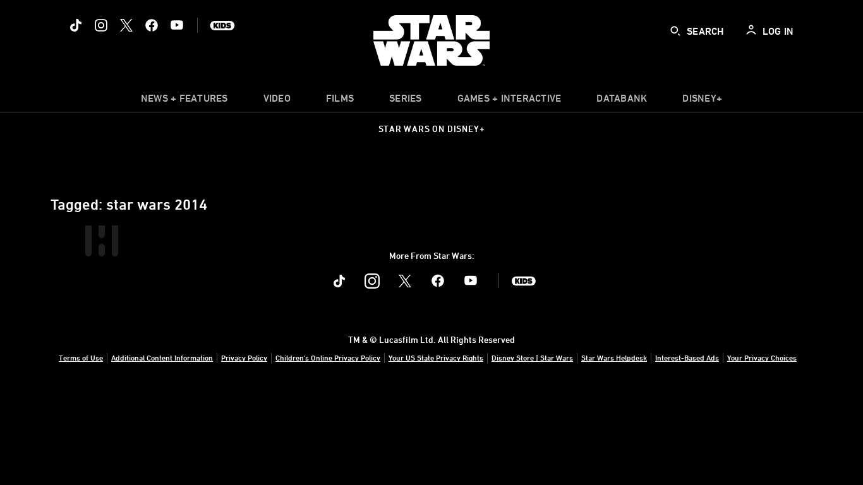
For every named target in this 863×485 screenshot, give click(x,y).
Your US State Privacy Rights (436, 357)
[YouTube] (177, 25)
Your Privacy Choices (762, 357)
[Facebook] (151, 25)
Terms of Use (81, 357)
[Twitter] (126, 25)
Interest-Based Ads (687, 357)
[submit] (675, 31)
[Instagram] (101, 25)
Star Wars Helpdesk (614, 357)
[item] (184, 101)
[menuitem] (277, 101)
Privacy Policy (244, 357)
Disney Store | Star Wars (532, 357)
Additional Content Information (162, 357)
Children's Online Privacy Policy (327, 357)
